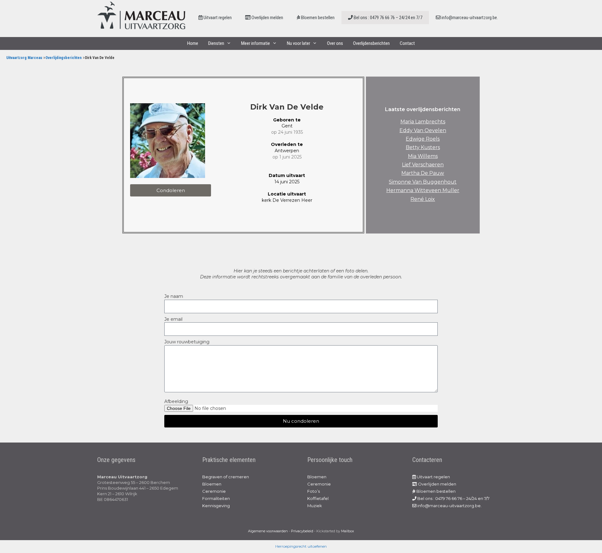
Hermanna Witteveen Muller (422, 190)
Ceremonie (214, 491)
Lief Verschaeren (423, 165)
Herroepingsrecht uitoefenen (301, 546)
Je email (173, 319)
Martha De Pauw (422, 173)
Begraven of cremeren (225, 476)
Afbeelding (176, 401)
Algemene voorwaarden (268, 531)
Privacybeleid (302, 531)
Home (192, 43)
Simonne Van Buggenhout (423, 182)
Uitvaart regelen (217, 17)
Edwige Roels (423, 139)
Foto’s (313, 491)
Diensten (216, 43)
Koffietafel (318, 498)
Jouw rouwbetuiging (186, 342)
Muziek (314, 505)
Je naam (173, 296)
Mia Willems (423, 156)
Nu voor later (298, 43)
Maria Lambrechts (422, 122)
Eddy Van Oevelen (422, 130)
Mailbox (347, 531)
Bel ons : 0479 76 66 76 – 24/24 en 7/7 (387, 17)
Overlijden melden (267, 17)
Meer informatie (255, 43)
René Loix (422, 199)
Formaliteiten (216, 498)
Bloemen (211, 483)
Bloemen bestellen (317, 17)
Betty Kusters (423, 147)
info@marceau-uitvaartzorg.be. (469, 17)
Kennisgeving (216, 505)
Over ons (335, 43)
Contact (407, 43)
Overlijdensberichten (371, 43)
